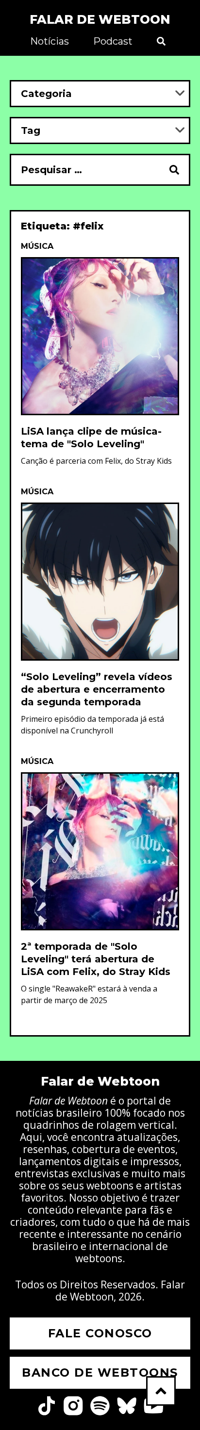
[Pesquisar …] (85, 170)
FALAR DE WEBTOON (100, 19)
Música (37, 246)
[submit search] (175, 170)
